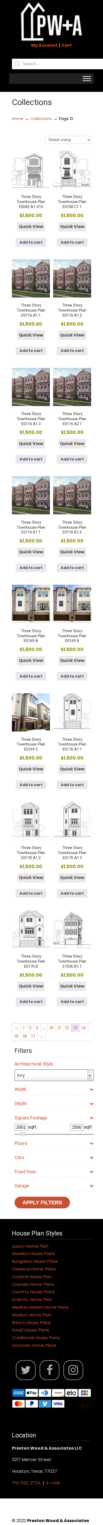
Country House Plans (33, 1292)
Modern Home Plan (32, 1315)
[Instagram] (73, 1370)
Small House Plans (30, 1330)
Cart (66, 45)
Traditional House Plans (36, 1338)
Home (17, 118)
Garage (22, 1185)
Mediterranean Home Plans (40, 1307)
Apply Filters (42, 1202)
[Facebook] (49, 1370)
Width (21, 1089)
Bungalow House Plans (35, 1261)
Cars (19, 1157)
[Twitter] (26, 1370)
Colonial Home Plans (33, 1284)
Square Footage (31, 1118)
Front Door (25, 1171)
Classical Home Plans (34, 1269)
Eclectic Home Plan (32, 1299)
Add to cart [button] (31, 242)
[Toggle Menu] (87, 78)
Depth (21, 1103)
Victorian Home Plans (34, 1345)
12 (67, 1028)
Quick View (31, 226)
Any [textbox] (21, 1075)
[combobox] (54, 1075)
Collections (41, 118)
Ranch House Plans (31, 1323)
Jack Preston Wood (51, 21)
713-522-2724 (26, 1483)
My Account (44, 45)
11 (59, 1028)
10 (52, 1028)
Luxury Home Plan (30, 1246)
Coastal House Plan (32, 1277)
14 (84, 1028)
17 (33, 1036)
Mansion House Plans (33, 1254)
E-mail (53, 1483)
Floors (21, 1143)
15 (16, 1036)
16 (25, 1036)
